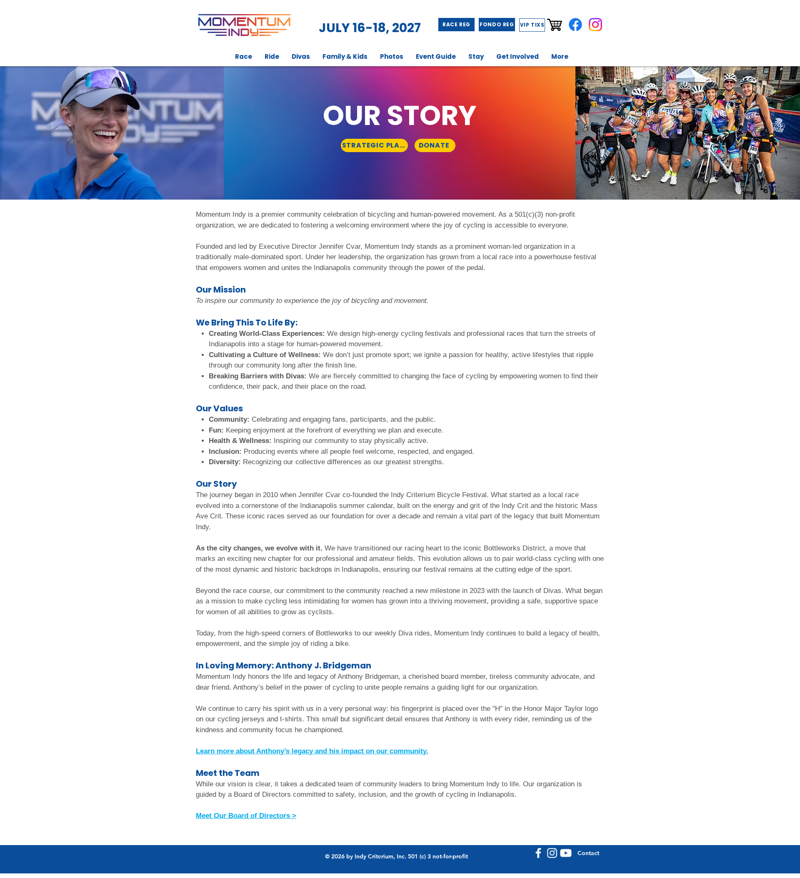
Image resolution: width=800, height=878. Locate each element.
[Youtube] (565, 853)
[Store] (555, 24)
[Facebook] (575, 24)
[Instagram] (595, 24)
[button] (243, 56)
